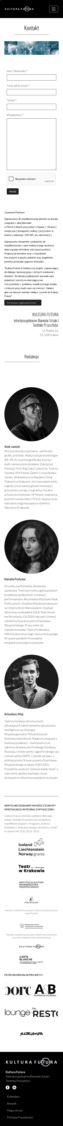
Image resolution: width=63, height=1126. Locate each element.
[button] (18, 990)
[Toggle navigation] (53, 9)
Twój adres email (17, 85)
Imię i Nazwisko (16, 71)
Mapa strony (15, 1110)
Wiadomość (14, 115)
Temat (11, 100)
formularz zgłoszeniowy (22, 302)
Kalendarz (13, 1096)
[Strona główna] (20, 9)
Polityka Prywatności (20, 1117)
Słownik (11, 1103)
